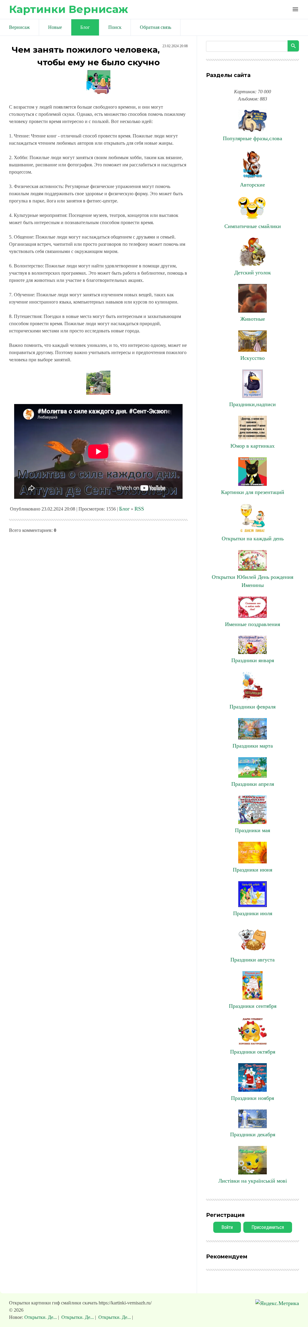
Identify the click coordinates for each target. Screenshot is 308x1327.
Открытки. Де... (41, 1317)
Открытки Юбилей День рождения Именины (252, 581)
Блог (124, 509)
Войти (227, 1227)
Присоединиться (267, 1227)
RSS (139, 509)
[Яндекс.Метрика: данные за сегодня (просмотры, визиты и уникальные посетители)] (277, 1303)
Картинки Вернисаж (68, 9)
